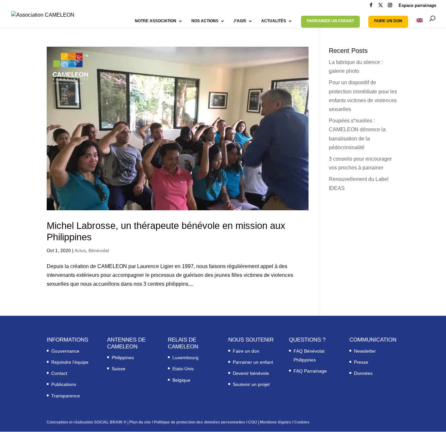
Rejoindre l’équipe (69, 362)
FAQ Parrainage (310, 371)
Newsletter (365, 351)
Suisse (118, 368)
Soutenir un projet (251, 384)
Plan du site (140, 422)
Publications (63, 384)
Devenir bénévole (251, 373)
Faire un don (246, 351)
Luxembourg (185, 357)
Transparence (65, 395)
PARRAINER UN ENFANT (330, 21)
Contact (59, 373)
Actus (80, 250)
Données (363, 373)
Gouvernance (65, 351)
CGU (252, 422)
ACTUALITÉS (273, 21)
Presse (361, 362)
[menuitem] (419, 23)
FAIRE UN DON (388, 21)
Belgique (181, 380)
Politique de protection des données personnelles (199, 422)
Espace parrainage (417, 5)
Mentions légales (275, 422)
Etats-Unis (183, 368)
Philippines (123, 357)
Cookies (302, 422)
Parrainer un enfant (253, 362)
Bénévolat (98, 250)
